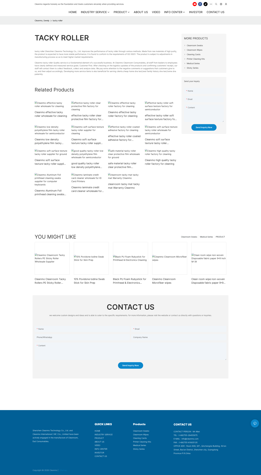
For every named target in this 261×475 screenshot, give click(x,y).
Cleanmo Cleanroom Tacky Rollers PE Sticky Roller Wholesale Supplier (50, 281)
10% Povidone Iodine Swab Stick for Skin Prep (89, 281)
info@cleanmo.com (190, 439)
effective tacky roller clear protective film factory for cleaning (86, 117)
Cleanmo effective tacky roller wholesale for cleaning (51, 114)
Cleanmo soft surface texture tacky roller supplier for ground (50, 162)
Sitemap (63, 470)
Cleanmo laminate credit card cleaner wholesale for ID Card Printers (86, 189)
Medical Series (206, 237)
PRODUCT (220, 237)
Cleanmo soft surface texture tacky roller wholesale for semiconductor (157, 141)
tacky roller (58, 20)
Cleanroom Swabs (189, 237)
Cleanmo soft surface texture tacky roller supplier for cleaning (87, 141)
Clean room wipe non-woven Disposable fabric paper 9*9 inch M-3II (208, 281)
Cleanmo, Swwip (42, 20)
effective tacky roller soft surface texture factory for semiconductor (160, 117)
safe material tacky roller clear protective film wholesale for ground (122, 165)
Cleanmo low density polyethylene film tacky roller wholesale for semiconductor (48, 141)
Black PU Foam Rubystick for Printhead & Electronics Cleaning (129, 281)
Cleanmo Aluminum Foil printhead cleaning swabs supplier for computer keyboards (49, 192)
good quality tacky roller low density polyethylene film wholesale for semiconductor (85, 165)
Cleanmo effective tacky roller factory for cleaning (122, 114)
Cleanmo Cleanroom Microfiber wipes (164, 281)
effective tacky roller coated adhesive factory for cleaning (124, 138)
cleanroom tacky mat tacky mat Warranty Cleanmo (124, 186)
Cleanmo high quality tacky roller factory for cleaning (160, 162)
